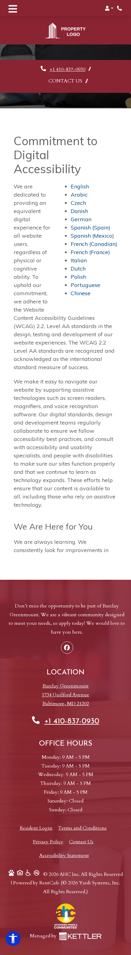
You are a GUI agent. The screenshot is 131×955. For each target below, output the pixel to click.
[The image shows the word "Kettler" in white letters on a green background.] (80, 927)
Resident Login (36, 819)
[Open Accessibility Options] (13, 940)
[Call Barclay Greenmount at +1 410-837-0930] (120, 8)
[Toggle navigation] (13, 8)
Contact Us (65, 71)
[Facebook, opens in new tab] (67, 638)
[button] (109, 8)
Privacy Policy (48, 832)
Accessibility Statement (64, 846)
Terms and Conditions (82, 819)
